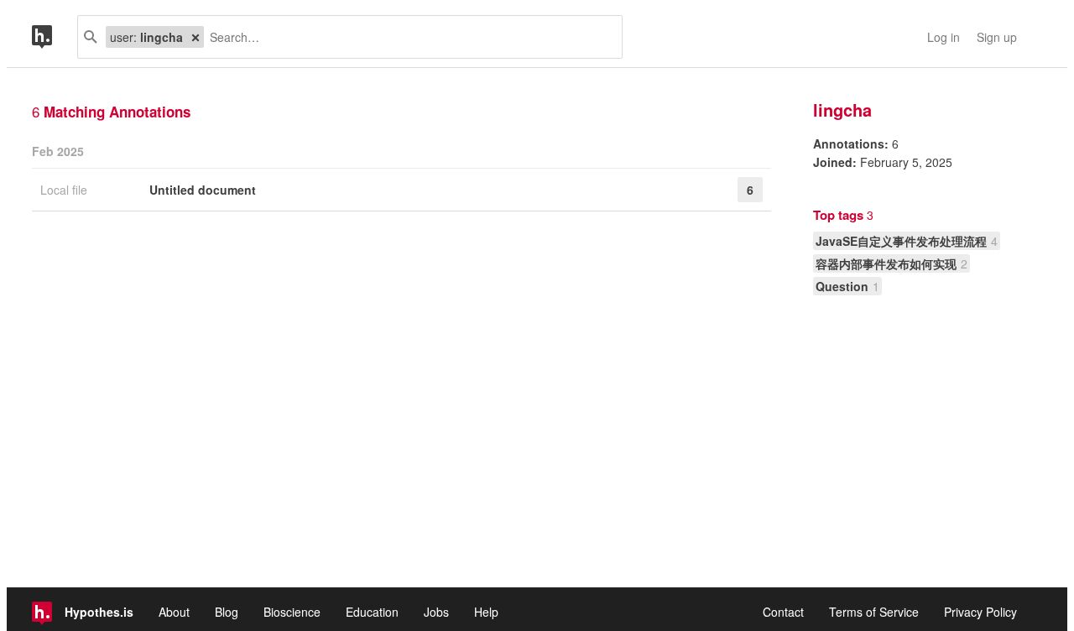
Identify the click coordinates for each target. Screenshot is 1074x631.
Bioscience (292, 611)
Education (372, 611)
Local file (65, 189)
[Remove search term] (195, 37)
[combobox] (406, 36)
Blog (226, 611)
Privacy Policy (980, 611)
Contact (783, 611)
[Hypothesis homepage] (54, 37)
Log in (943, 36)
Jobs (436, 611)
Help (486, 611)
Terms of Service (874, 611)
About (174, 611)
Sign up (997, 36)
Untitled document (202, 189)
